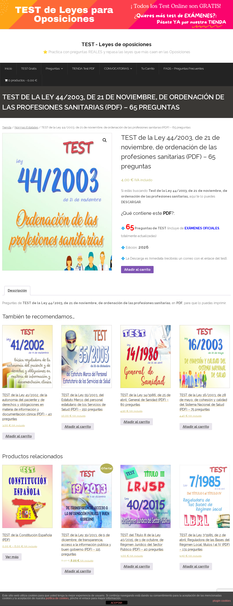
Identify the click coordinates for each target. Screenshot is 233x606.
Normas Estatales (26, 127)
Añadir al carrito (137, 269)
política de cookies (57, 598)
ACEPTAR (116, 602)
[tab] (17, 290)
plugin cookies (222, 600)
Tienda (6, 127)
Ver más (11, 557)
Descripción (17, 290)
